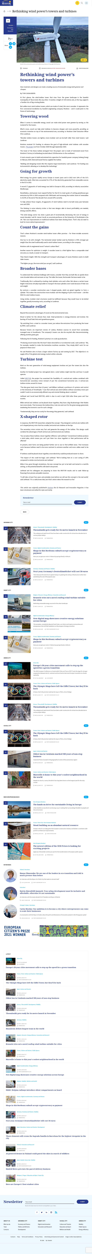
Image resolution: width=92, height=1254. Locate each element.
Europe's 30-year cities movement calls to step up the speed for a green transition (58, 666)
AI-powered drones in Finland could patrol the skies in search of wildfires (37, 1154)
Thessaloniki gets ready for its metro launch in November (60, 530)
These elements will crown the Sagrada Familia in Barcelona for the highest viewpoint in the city (46, 1137)
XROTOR (28, 378)
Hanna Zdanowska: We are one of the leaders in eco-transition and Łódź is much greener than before (51, 874)
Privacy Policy (39, 1237)
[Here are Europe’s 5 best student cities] (10, 1178)
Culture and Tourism (65, 1224)
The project (29, 147)
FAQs (18, 1237)
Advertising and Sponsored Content (54, 1237)
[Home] (4, 11)
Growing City (22, 1221)
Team (5, 1227)
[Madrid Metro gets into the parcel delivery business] (10, 1163)
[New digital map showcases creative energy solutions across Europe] (19, 623)
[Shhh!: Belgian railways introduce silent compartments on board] (10, 1084)
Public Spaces (83, 1227)
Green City (82, 1221)
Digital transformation (44, 1224)
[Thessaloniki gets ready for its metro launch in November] (19, 535)
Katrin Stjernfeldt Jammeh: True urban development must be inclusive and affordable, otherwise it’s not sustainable (52, 892)
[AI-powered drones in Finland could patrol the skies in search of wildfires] (10, 1147)
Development (22, 1229)
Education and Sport (65, 1227)
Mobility (81, 1224)
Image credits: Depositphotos (73, 1237)
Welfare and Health (65, 1229)
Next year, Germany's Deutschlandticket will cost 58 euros (60, 571)
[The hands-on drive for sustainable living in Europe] (19, 809)
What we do (7, 1224)
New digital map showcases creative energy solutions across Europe (58, 619)
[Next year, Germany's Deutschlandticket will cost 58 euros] (19, 576)
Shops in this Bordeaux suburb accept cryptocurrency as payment (59, 551)
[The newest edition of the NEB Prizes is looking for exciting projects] (19, 851)
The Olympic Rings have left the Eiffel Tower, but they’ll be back (60, 687)
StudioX (50, 1240)
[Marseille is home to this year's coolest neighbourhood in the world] (19, 779)
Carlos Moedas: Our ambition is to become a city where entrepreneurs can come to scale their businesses (54, 910)
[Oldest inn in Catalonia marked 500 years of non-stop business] (19, 759)
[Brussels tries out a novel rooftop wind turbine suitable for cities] (19, 602)
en (8, 21)
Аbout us (7, 1221)
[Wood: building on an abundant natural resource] (19, 830)
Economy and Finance (24, 1224)
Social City (63, 1221)
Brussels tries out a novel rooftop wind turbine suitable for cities (59, 598)
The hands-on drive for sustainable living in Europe (57, 804)
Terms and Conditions (27, 1237)
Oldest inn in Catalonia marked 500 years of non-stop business (57, 755)
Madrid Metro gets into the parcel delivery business (28, 1169)
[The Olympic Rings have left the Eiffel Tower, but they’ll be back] (19, 691)
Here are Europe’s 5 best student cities (22, 1184)
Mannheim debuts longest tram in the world (25, 1029)
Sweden (11, 25)
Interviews (4, 4)
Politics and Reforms (24, 1227)
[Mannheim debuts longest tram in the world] (10, 1022)
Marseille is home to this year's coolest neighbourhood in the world (60, 776)
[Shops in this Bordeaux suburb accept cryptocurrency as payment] (19, 555)
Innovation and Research (10, 29)
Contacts (6, 1229)
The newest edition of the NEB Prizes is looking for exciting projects (57, 847)
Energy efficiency (83, 1229)
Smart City (41, 1221)
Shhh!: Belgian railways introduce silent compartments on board (34, 1090)
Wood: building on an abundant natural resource (55, 825)
